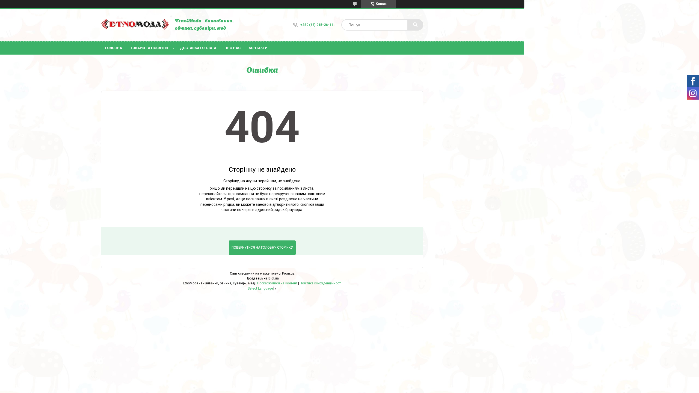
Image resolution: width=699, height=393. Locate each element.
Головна (113, 48)
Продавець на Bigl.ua (262, 278)
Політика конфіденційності (321, 283)
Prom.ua (288, 273)
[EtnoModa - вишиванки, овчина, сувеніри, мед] (135, 25)
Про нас (232, 48)
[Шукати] (415, 25)
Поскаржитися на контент (277, 283)
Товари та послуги (149, 48)
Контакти (258, 48)
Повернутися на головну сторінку (262, 247)
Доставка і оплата (198, 48)
